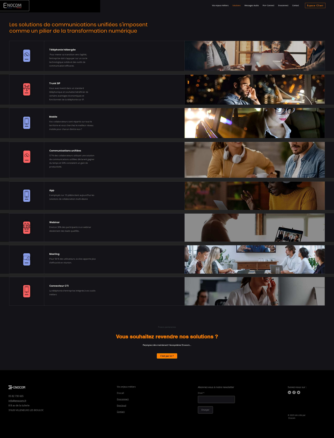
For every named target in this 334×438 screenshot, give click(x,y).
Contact (121, 411)
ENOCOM (19, 387)
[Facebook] (294, 392)
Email (200, 393)
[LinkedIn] (289, 392)
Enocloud (121, 405)
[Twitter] (298, 392)
